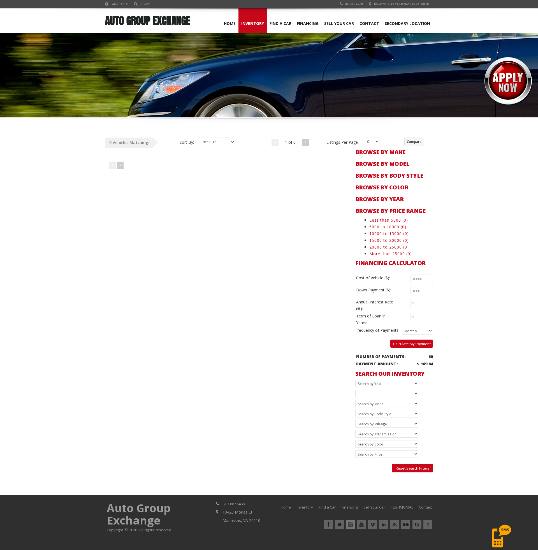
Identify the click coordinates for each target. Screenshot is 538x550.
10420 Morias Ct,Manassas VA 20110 (401, 4)
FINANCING (308, 23)
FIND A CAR (280, 23)
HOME (230, 23)
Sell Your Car (374, 507)
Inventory (305, 507)
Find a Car (327, 507)
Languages (119, 4)
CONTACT (369, 23)
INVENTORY (252, 23)
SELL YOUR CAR (339, 23)
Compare (414, 141)
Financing (350, 507)
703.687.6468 (353, 4)
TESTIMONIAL (402, 507)
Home (286, 507)
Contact (425, 507)
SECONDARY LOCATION (407, 23)
